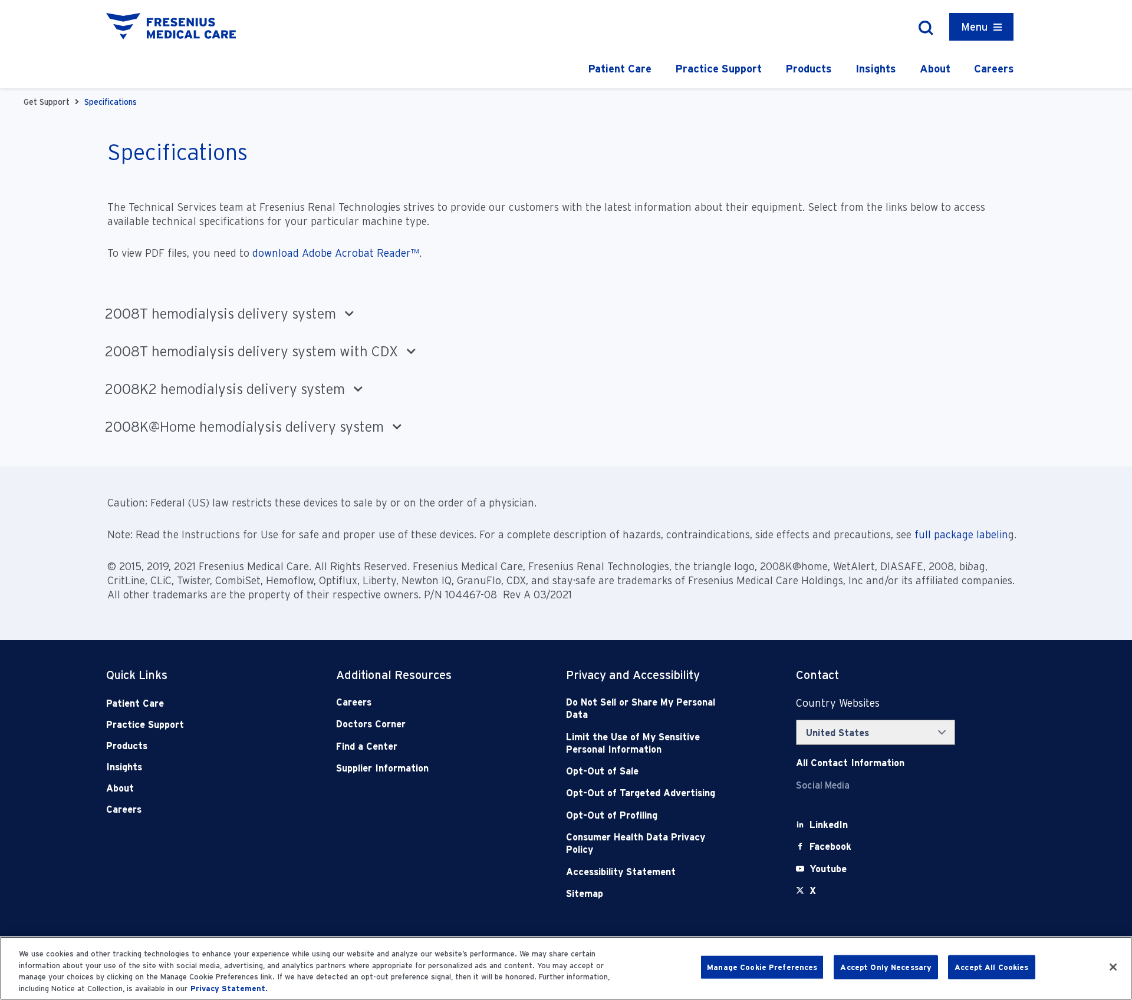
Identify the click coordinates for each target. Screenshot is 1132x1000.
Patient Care (619, 68)
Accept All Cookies (991, 967)
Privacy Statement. (229, 988)
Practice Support (718, 68)
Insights (875, 68)
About (935, 68)
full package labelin (961, 534)
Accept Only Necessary (886, 967)
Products (808, 68)
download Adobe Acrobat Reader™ (335, 253)
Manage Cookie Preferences (762, 967)
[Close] (1113, 967)
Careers (994, 68)
